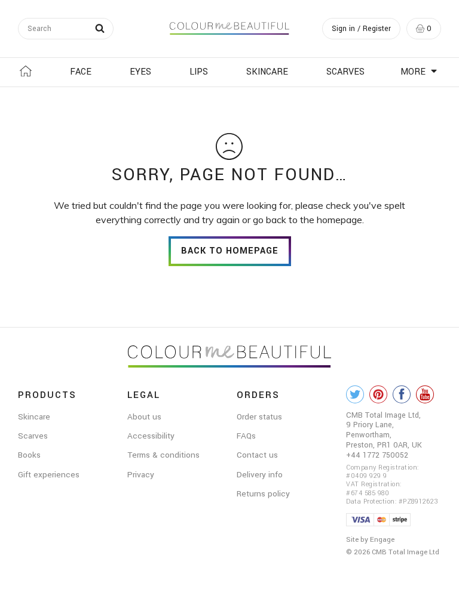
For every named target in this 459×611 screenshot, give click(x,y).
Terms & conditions (163, 455)
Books (29, 455)
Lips (198, 72)
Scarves (345, 72)
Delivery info (260, 474)
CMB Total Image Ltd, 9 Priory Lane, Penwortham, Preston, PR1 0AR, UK (384, 430)
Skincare (267, 72)
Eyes (140, 72)
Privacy (140, 474)
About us (144, 416)
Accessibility (151, 436)
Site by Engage (370, 540)
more (414, 72)
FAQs (246, 436)
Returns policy (263, 493)
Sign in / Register (361, 28)
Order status (259, 416)
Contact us (257, 455)
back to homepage (230, 251)
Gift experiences (48, 474)
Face (80, 72)
